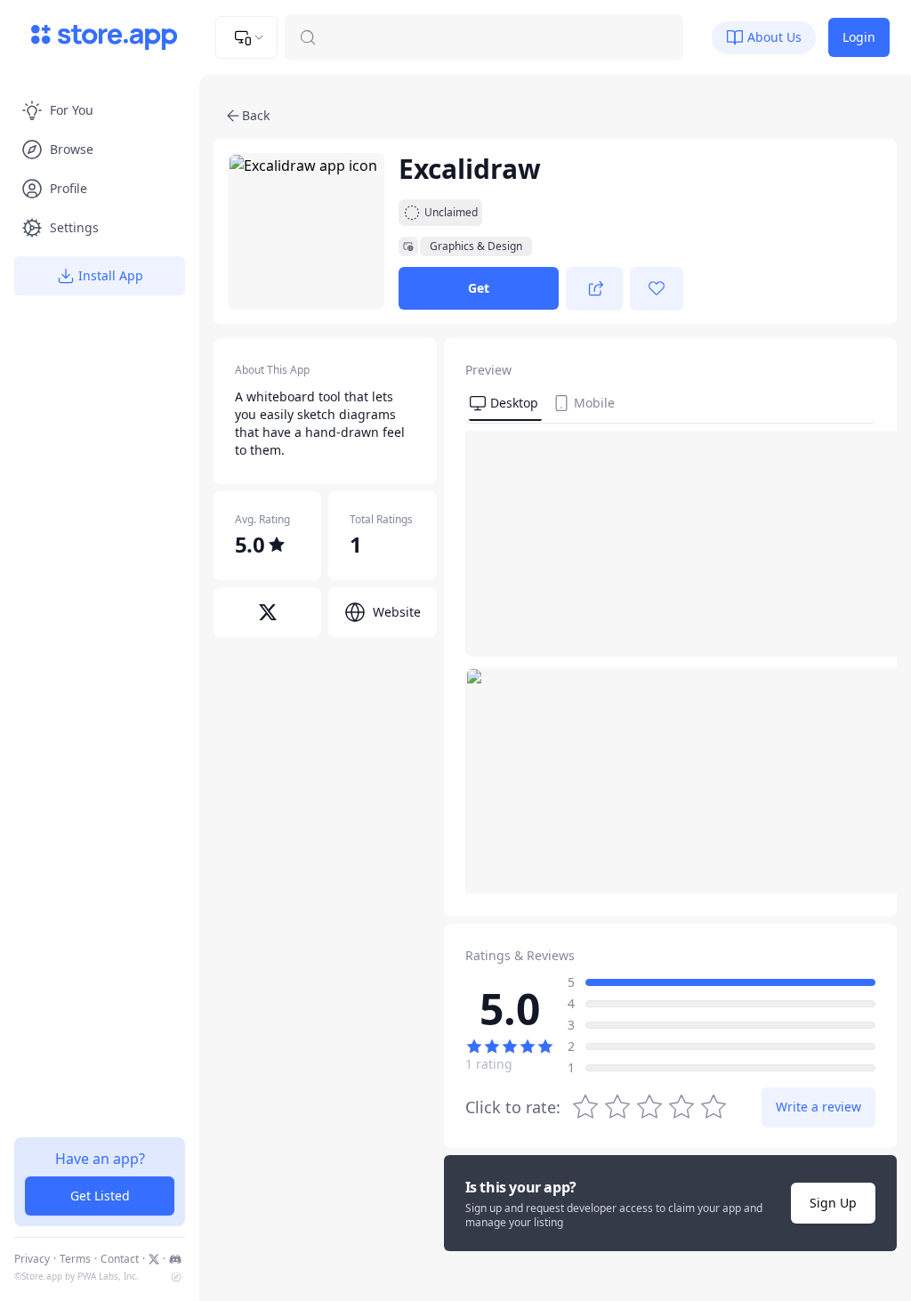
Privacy (32, 1259)
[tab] (505, 404)
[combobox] (246, 37)
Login (858, 36)
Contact (120, 1259)
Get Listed (100, 1195)
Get (478, 287)
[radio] (713, 1107)
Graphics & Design (476, 246)
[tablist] (670, 406)
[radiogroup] (649, 1107)
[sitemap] (176, 1277)
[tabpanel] (670, 662)
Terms (75, 1259)
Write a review (818, 1106)
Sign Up (833, 1202)
